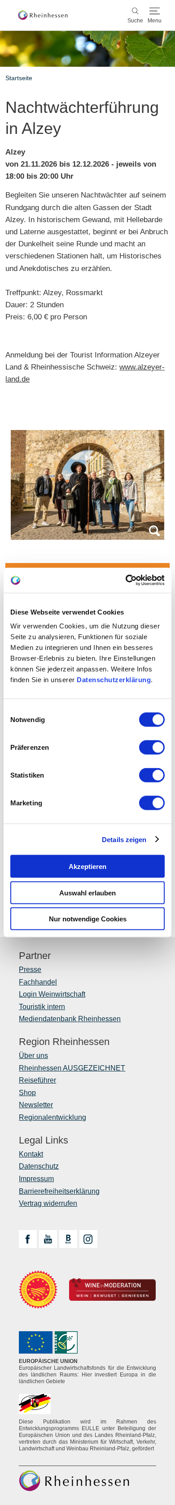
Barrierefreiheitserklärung (59, 1191)
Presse (30, 969)
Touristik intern (42, 1006)
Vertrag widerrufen (48, 1203)
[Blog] (68, 1239)
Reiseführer (37, 1080)
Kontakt (31, 1154)
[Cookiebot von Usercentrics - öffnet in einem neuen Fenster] (126, 580)
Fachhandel (38, 982)
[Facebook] (28, 1239)
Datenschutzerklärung (114, 680)
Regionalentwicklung (52, 1117)
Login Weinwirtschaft (52, 994)
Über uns (33, 1055)
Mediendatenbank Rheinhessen (70, 1019)
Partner (35, 955)
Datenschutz (39, 1166)
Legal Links (43, 1140)
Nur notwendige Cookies (88, 919)
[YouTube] (48, 1239)
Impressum (36, 1178)
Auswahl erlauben (87, 892)
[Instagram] (88, 1239)
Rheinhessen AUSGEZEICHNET (72, 1068)
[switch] (152, 747)
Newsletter (36, 1105)
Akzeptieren (87, 866)
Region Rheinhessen (64, 1041)
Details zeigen (124, 839)
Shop (27, 1092)
